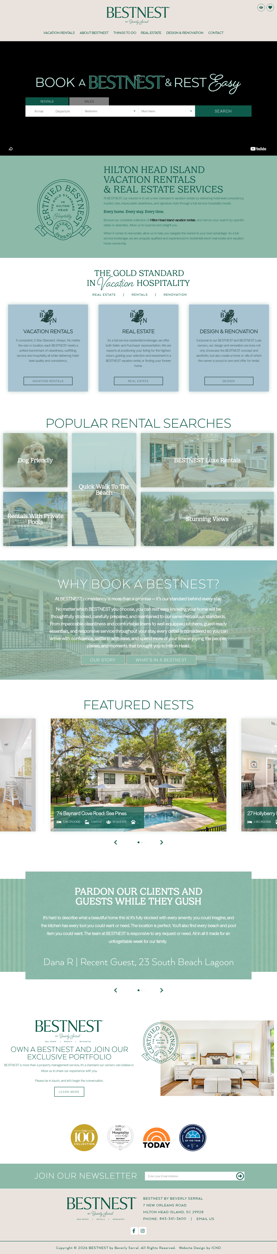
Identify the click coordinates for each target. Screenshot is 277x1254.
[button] (115, 990)
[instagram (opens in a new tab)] (142, 1231)
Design (229, 381)
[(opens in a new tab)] (138, 774)
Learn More (69, 1092)
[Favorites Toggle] (270, 7)
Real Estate (151, 32)
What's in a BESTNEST (161, 660)
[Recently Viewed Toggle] (261, 7)
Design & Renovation (184, 32)
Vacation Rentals (59, 32)
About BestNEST (94, 32)
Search (223, 111)
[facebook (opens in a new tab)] (134, 1231)
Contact (215, 32)
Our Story (103, 660)
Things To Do (124, 32)
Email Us (205, 1219)
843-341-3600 (173, 1218)
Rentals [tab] (47, 101)
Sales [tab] (89, 101)
